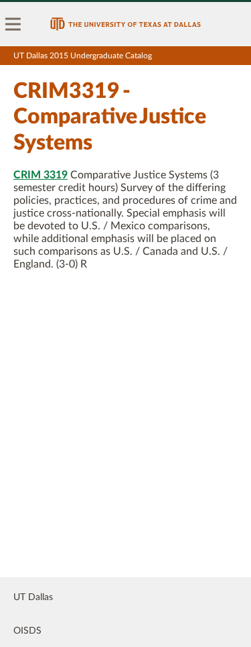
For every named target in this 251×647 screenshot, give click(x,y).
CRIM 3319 (40, 175)
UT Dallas (33, 597)
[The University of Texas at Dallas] (125, 24)
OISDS (27, 631)
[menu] (13, 24)
